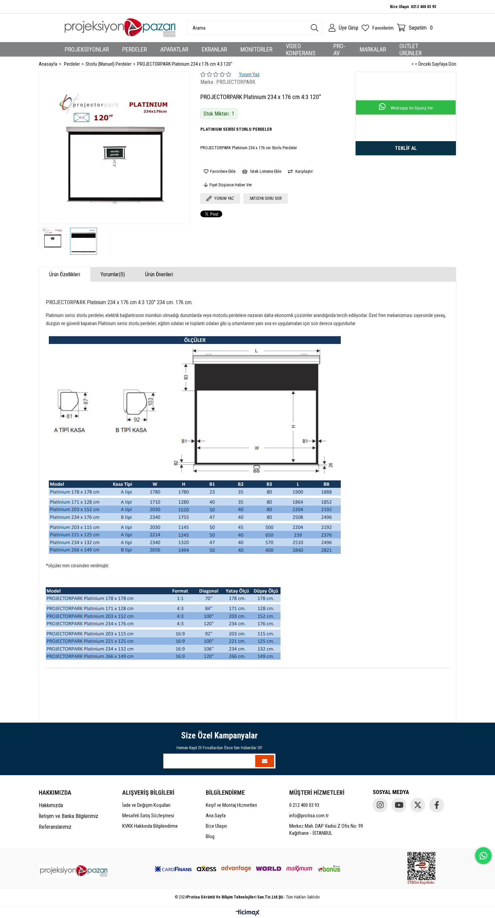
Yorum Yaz (249, 74)
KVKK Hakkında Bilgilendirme (150, 826)
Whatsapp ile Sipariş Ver (411, 107)
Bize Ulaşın (216, 826)
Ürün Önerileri (159, 274)
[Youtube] (399, 805)
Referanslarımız (55, 827)
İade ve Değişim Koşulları (146, 805)
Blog (210, 836)
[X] (417, 805)
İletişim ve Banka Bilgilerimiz (68, 816)
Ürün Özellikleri (64, 274)
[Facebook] (436, 805)
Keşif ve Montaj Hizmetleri (231, 805)
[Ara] (314, 28)
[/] (73, 871)
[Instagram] (380, 805)
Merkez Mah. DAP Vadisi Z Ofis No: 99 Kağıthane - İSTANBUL (326, 829)
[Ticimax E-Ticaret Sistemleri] (248, 913)
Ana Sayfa (216, 816)
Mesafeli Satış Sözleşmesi (148, 816)
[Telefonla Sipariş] (406, 148)
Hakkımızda (51, 805)
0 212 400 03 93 (304, 805)
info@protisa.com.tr (309, 816)
